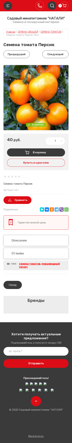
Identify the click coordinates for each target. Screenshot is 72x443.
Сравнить (21, 200)
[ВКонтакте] (47, 209)
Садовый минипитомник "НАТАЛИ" (36, 18)
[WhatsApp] (66, 209)
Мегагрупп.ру (36, 436)
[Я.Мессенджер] (42, 209)
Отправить (36, 363)
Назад (13, 285)
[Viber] (61, 209)
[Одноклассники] (52, 209)
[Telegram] (57, 209)
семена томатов (29, 263)
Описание (19, 240)
